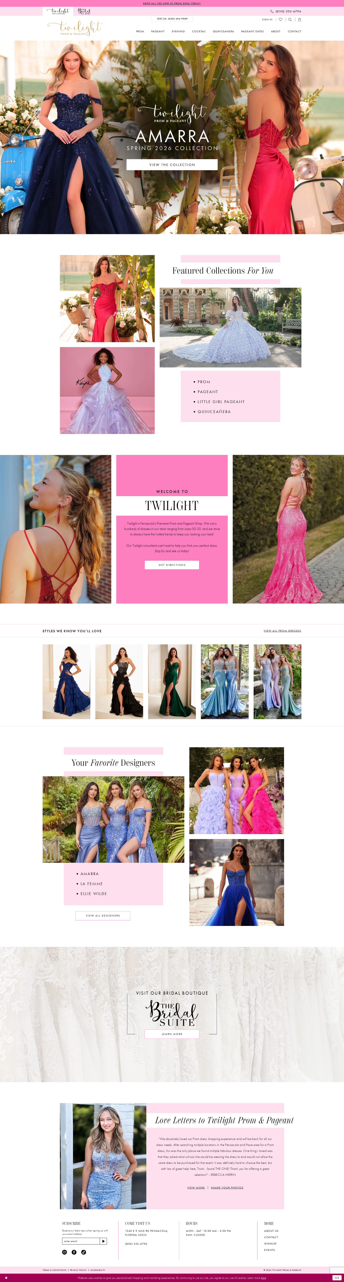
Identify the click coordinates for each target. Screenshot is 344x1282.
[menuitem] (58, 11)
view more (196, 1187)
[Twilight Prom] (58, 11)
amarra (90, 873)
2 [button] (172, 231)
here (263, 1278)
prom (204, 381)
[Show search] (290, 19)
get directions (172, 565)
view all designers (103, 915)
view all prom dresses (282, 630)
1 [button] (168, 231)
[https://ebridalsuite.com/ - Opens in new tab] (84, 11)
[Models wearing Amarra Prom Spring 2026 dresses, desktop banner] (172, 137)
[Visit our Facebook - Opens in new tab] (74, 1252)
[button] (267, 19)
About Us (271, 1231)
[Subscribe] (103, 1241)
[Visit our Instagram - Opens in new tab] (64, 1252)
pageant (208, 391)
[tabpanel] (66, 681)
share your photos (227, 1187)
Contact (271, 1237)
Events (269, 1250)
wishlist (270, 1243)
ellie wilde (94, 893)
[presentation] (66, 681)
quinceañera (214, 411)
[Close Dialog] (6, 1277)
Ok (337, 1278)
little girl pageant (221, 401)
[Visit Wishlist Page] (281, 19)
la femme (92, 883)
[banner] (75, 28)
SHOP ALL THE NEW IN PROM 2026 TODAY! (172, 3)
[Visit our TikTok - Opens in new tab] (83, 1252)
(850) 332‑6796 (136, 1244)
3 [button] (176, 231)
